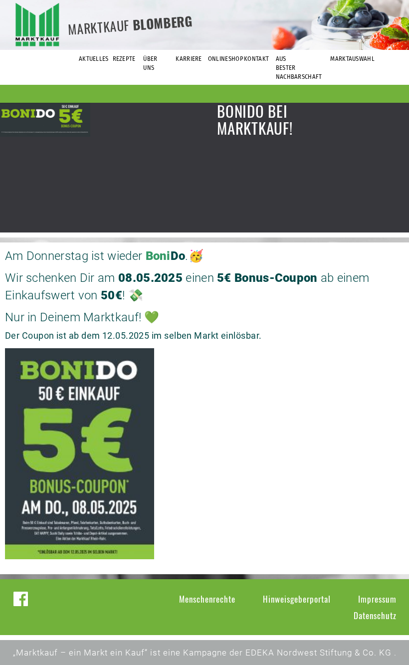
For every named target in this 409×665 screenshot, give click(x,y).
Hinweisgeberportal (297, 599)
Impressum (377, 599)
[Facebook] (20, 599)
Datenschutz (375, 615)
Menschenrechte (207, 599)
